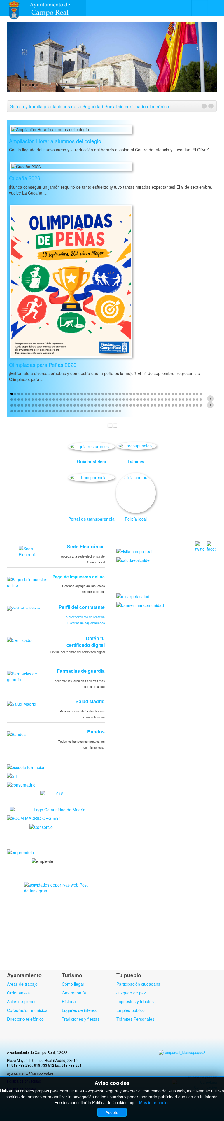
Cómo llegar (73, 984)
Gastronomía (74, 993)
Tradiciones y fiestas (80, 1019)
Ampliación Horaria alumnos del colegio (55, 141)
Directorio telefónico (25, 1019)
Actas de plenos (21, 1001)
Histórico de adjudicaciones (86, 623)
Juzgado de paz (131, 993)
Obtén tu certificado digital (85, 641)
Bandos (96, 731)
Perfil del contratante (82, 607)
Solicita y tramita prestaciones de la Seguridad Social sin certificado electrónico (89, 106)
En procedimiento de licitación (84, 617)
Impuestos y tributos (135, 1001)
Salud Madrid (90, 701)
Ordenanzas (18, 993)
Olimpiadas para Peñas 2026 (42, 364)
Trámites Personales (135, 1019)
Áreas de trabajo (22, 984)
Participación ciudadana (138, 984)
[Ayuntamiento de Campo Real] (43, 8)
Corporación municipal (27, 1010)
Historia (69, 1001)
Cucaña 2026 (24, 178)
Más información (154, 1102)
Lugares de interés (79, 1010)
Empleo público (130, 1010)
